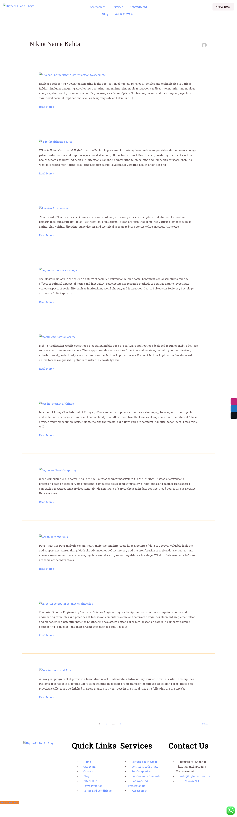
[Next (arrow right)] (10, 814)
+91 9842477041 (124, 14)
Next (206, 723)
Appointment (138, 7)
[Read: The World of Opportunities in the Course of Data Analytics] (53, 536)
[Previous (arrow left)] (3, 814)
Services (117, 7)
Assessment (97, 7)
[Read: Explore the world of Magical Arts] (53, 208)
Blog (105, 14)
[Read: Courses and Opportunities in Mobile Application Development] (57, 336)
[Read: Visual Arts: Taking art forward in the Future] (55, 670)
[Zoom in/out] (3, 808)
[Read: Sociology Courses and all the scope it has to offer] (58, 270)
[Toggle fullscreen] (10, 808)
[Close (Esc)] (24, 808)
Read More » (46, 106)
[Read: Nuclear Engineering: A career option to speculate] (72, 74)
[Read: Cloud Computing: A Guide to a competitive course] (58, 470)
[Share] (17, 808)
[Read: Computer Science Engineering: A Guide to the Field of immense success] (66, 603)
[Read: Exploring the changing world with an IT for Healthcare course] (55, 141)
